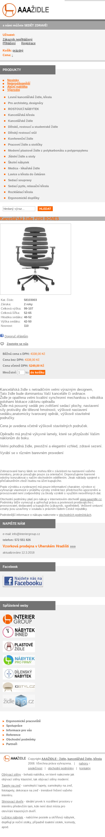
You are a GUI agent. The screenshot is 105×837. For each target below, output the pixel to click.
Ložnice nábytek (12, 817)
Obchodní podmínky (21, 739)
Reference (13, 734)
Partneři (11, 744)
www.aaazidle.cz (91, 499)
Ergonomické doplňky (23, 198)
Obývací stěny (11, 774)
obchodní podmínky (61, 768)
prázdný (18, 50)
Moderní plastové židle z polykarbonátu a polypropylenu (48, 150)
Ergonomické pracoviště (23, 721)
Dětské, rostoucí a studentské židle (33, 126)
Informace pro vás (19, 730)
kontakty (85, 768)
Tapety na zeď (11, 785)
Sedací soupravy (20, 180)
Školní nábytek (18, 162)
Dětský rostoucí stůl (22, 132)
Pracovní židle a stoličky (25, 144)
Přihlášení (9, 43)
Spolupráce (14, 725)
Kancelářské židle (20, 120)
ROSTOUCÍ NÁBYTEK (23, 109)
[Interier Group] (15, 760)
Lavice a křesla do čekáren (26, 174)
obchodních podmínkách (75, 514)
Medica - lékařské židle (24, 168)
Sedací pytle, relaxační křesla (28, 186)
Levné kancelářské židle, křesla (30, 97)
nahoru (83, 763)
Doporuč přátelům (16, 336)
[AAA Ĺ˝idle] (26, 16)
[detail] (35, 290)
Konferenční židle (20, 138)
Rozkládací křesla (20, 192)
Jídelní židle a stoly (21, 156)
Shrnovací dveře (12, 801)
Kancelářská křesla (21, 114)
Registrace (28, 43)
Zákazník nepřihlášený (18, 39)
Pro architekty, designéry (25, 103)
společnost (35, 768)
